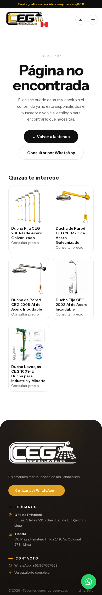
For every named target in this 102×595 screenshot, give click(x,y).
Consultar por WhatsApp (51, 152)
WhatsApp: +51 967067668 (36, 565)
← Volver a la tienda (51, 136)
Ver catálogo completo (32, 572)
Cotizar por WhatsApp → (36, 490)
